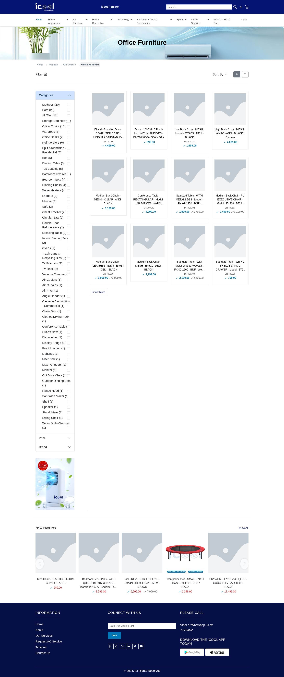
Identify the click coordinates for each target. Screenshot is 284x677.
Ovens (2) (48, 248)
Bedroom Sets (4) (53, 179)
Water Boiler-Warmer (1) (56, 425)
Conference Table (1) (56, 326)
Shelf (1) (47, 401)
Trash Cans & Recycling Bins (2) (54, 256)
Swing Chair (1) (52, 417)
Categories (46, 95)
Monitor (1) (49, 370)
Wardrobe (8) (50, 131)
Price (42, 438)
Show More (98, 292)
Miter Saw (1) (51, 359)
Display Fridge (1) (54, 343)
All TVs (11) (50, 115)
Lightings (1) (50, 353)
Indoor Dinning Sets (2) (55, 240)
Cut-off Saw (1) (52, 332)
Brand (43, 447)
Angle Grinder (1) (53, 296)
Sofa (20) (48, 110)
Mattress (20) (51, 104)
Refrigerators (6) (53, 142)
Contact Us (43, 653)
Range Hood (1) (52, 390)
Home (39, 19)
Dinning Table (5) (53, 163)
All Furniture (78, 21)
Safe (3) (47, 206)
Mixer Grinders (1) (54, 364)
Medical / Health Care (222, 21)
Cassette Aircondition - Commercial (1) (56, 304)
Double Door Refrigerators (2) (53, 225)
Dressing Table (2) (54, 232)
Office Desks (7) (52, 137)
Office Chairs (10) (53, 126)
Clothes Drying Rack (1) (55, 319)
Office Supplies (195, 21)
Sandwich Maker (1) (55, 396)
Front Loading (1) (53, 348)
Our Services (44, 635)
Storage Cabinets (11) (56, 121)
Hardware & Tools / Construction (147, 21)
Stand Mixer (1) (52, 412)
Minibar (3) (49, 201)
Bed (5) (47, 158)
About (39, 630)
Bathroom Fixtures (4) (56, 174)
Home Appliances (54, 21)
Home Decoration (98, 21)
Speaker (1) (50, 407)
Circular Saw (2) (52, 217)
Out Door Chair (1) (54, 375)
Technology (123, 19)
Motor (244, 19)
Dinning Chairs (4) (54, 185)
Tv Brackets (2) (52, 263)
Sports (180, 19)
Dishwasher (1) (52, 337)
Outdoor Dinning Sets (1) (56, 383)
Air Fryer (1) (50, 290)
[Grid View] (236, 74)
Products (53, 64)
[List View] (245, 74)
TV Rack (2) (50, 269)
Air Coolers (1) (51, 279)
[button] (67, 20)
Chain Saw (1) (51, 311)
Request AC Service (49, 641)
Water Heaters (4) (54, 190)
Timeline (41, 647)
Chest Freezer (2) (53, 212)
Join (114, 635)
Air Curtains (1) (52, 285)
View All (243, 528)
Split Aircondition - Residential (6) (54, 150)
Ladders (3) (49, 195)
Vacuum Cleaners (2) (56, 274)
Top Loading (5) (52, 168)
